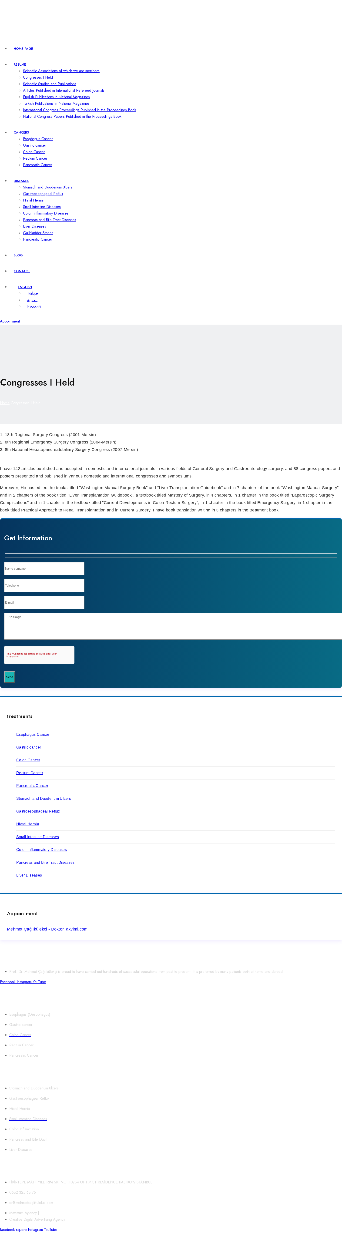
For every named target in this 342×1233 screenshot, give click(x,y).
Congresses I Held (38, 77)
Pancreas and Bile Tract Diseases (49, 219)
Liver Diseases (34, 226)
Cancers (21, 132)
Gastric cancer (34, 145)
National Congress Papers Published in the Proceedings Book (72, 116)
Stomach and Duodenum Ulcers (47, 187)
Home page (23, 48)
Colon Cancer (34, 152)
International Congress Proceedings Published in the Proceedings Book (79, 110)
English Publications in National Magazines (56, 97)
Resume (20, 64)
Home (5, 403)
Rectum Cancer (35, 158)
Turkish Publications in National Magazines (56, 103)
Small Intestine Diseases (42, 206)
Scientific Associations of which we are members (61, 71)
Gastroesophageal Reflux (43, 193)
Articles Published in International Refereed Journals (63, 90)
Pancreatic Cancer (37, 165)
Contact (22, 271)
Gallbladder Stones (38, 232)
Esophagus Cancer (38, 138)
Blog (18, 255)
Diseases (21, 180)
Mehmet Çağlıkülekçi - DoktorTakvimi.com (47, 929)
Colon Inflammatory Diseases (45, 213)
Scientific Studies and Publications (49, 84)
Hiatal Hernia (33, 200)
